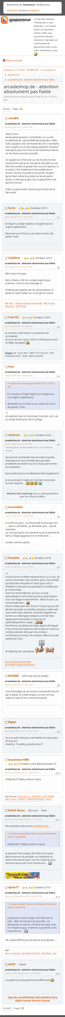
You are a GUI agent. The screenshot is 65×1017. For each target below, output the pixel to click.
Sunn (11, 208)
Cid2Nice (14, 258)
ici (45, 26)
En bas (6, 109)
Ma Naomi (46, 953)
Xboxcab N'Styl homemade (18, 661)
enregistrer (33, 10)
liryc (11, 366)
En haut (7, 1008)
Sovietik (13, 558)
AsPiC (12, 964)
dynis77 (13, 887)
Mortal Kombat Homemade (29, 303)
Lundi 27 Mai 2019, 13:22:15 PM (19, 567)
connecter (12, 10)
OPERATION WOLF (35, 799)
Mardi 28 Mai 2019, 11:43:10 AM (19, 684)
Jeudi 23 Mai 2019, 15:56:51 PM (18, 127)
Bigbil (12, 722)
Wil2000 (13, 676)
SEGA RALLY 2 (24, 796)
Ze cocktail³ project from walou (20, 664)
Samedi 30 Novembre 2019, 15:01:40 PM (22, 973)
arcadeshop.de (41, 826)
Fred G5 (13, 317)
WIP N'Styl (21, 306)
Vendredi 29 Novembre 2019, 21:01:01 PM (23, 819)
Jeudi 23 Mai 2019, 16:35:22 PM (18, 217)
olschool (14, 435)
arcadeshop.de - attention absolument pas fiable (30, 123)
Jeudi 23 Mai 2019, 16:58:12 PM (18, 267)
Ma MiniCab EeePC (31, 953)
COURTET (21, 799)
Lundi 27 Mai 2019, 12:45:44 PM (19, 516)
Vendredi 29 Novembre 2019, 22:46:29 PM (23, 896)
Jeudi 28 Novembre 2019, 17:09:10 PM (21, 731)
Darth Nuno (16, 810)
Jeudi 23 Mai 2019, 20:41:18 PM (18, 444)
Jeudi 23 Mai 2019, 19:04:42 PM (18, 375)
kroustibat (15, 507)
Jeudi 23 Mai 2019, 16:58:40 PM (18, 326)
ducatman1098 (18, 760)
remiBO (13, 118)
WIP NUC (9, 303)
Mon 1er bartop (13, 953)
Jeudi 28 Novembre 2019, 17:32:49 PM (21, 772)
